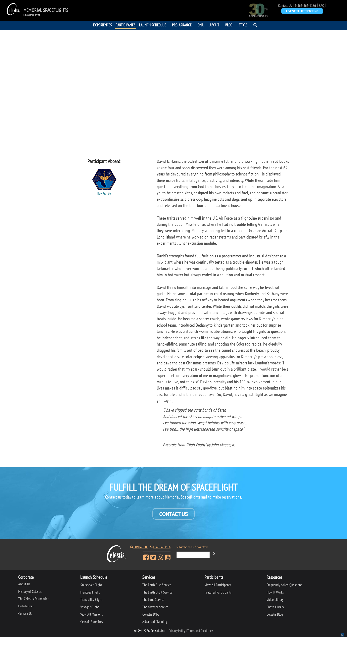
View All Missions (91, 614)
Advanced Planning (154, 621)
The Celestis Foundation (33, 598)
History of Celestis (30, 591)
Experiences (102, 24)
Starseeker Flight (91, 584)
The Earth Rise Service (156, 584)
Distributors (25, 606)
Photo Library (275, 607)
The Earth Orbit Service (157, 592)
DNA (201, 24)
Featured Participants (218, 592)
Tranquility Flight (91, 599)
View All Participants (218, 584)
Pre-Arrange (182, 24)
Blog (229, 24)
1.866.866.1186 (161, 547)
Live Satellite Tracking (302, 11)
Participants (125, 24)
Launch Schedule (152, 24)
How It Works (275, 592)
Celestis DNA (150, 614)
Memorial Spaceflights (45, 10)
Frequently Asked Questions (284, 584)
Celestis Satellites (91, 621)
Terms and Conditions (200, 630)
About (214, 24)
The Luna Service (153, 599)
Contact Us (285, 5)
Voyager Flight (89, 607)
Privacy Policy (177, 630)
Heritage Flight (90, 592)
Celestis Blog (275, 614)
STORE (243, 24)
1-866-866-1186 (305, 5)
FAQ (321, 5)
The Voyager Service (155, 607)
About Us (24, 584)
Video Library (275, 599)
